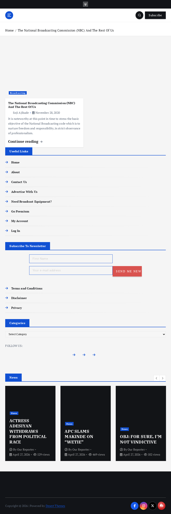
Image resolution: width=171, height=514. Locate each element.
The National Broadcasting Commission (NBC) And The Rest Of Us (66, 30)
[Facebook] (75, 356)
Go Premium (20, 211)
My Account (19, 221)
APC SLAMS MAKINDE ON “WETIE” (79, 436)
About (15, 172)
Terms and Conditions (26, 288)
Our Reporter (25, 449)
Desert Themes (55, 506)
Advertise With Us (24, 192)
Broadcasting (18, 92)
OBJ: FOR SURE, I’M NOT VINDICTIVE (140, 439)
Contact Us (19, 182)
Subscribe (155, 15)
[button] (156, 378)
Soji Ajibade (21, 113)
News (14, 413)
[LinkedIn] (95, 356)
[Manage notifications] (161, 504)
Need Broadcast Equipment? (31, 201)
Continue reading (23, 141)
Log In (15, 231)
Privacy (16, 308)
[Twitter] (85, 356)
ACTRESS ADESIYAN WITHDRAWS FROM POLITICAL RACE (27, 431)
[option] (30, 423)
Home (9, 30)
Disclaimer (19, 298)
